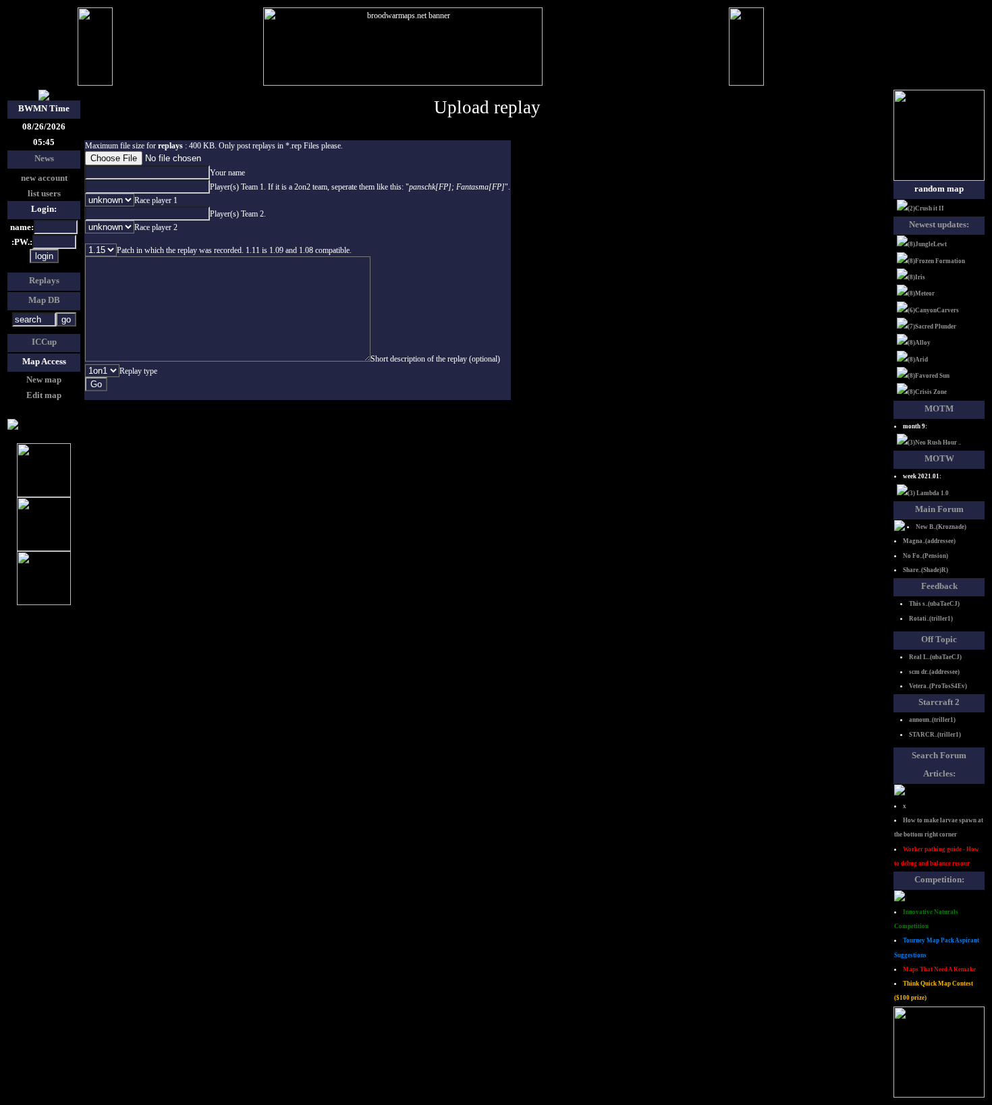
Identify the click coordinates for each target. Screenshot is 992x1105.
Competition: (939, 879)
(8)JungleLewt (927, 244)
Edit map (43, 395)
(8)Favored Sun (928, 375)
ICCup (44, 342)
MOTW (939, 458)
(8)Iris (916, 277)
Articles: (939, 773)
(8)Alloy (919, 342)
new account (44, 178)
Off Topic (939, 639)
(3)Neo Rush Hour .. (934, 442)
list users (44, 193)
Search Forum (939, 755)
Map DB (44, 300)
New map (43, 379)
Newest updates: (939, 224)
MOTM (939, 408)
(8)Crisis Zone (927, 392)
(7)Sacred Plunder (932, 326)
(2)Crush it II (926, 208)
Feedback (939, 586)
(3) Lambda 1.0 (928, 493)
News (44, 158)
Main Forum (939, 509)
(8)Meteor (921, 293)
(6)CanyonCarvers (933, 310)
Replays (44, 280)
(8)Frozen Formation (936, 261)
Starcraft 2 (939, 702)
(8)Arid (918, 359)
